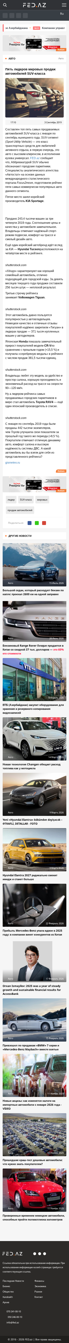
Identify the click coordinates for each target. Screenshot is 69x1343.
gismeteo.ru (12, 462)
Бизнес (6, 1286)
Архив (6, 1302)
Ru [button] (62, 14)
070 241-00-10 (14, 1311)
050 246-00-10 (14, 1317)
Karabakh (8, 1297)
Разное (38, 1291)
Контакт (38, 1297)
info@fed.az (13, 1322)
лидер (11, 499)
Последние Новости (13, 1280)
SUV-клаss (26, 499)
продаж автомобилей (20, 510)
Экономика (40, 1286)
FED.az (35, 158)
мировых (42, 499)
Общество (8, 1291)
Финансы (39, 1280)
